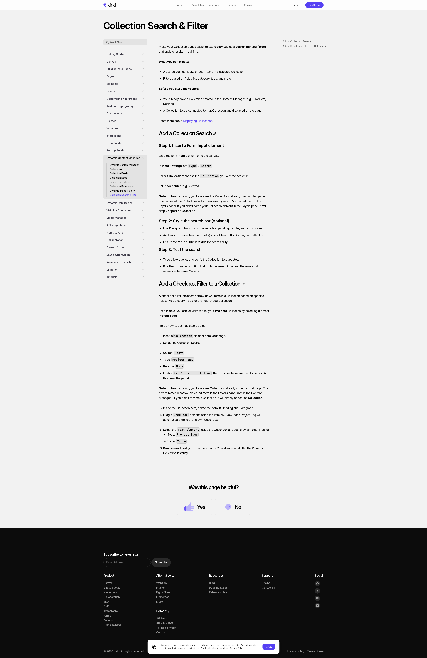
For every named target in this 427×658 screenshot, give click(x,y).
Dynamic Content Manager (125, 164)
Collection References (122, 186)
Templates (198, 5)
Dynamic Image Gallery (122, 190)
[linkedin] (317, 598)
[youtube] (317, 605)
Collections (116, 169)
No (238, 507)
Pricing (248, 5)
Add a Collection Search (297, 41)
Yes (201, 507)
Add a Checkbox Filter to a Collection (304, 46)
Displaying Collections (197, 121)
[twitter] (317, 591)
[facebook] (317, 583)
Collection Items (118, 177)
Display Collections (120, 181)
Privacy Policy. (237, 648)
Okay (269, 646)
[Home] (109, 5)
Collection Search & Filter (123, 194)
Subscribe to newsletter (121, 554)
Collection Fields (119, 173)
